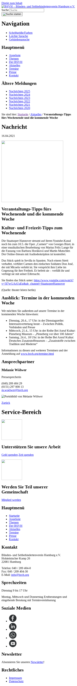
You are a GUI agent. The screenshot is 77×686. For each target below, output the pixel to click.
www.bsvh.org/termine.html (37, 353)
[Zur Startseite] (38, 6)
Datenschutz (16, 681)
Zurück (5, 402)
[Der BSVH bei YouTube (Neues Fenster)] (13, 646)
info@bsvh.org (20, 574)
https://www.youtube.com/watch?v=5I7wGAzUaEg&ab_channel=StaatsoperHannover (37, 282)
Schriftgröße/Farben (21, 32)
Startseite (23, 114)
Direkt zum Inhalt (11, 3)
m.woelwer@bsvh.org (14, 390)
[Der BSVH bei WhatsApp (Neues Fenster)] (13, 637)
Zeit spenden (26, 454)
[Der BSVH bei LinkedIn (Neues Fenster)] (13, 629)
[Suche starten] (12, 14)
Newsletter (37, 662)
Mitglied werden (11, 499)
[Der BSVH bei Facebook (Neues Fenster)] (13, 621)
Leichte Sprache (18, 36)
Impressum (15, 677)
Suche (5, 10)
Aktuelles (35, 114)
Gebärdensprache (19, 39)
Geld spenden (9, 454)
